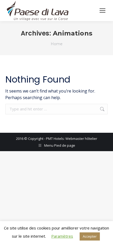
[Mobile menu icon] (102, 10)
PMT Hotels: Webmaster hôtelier (71, 138)
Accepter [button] (90, 236)
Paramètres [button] (62, 236)
